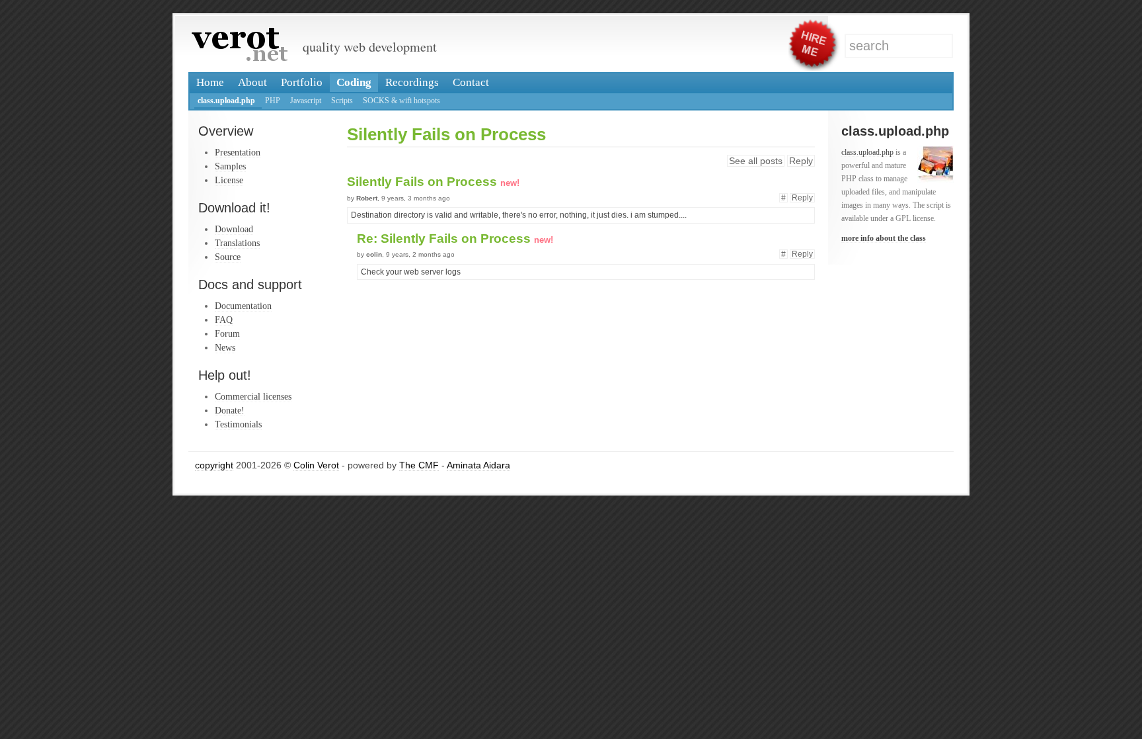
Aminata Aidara (478, 465)
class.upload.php (226, 101)
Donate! (230, 410)
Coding (353, 82)
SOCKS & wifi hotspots (401, 101)
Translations (237, 243)
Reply (801, 160)
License (229, 180)
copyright (214, 465)
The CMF (419, 465)
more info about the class (883, 238)
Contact (471, 82)
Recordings (412, 82)
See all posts (755, 160)
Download (234, 229)
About (252, 82)
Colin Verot (316, 465)
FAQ (224, 319)
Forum (227, 333)
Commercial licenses (253, 396)
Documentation (243, 305)
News (225, 347)
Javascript (305, 101)
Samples (230, 166)
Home (210, 82)
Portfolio (302, 82)
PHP (272, 101)
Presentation (237, 152)
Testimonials (238, 424)
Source (228, 256)
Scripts (342, 101)
